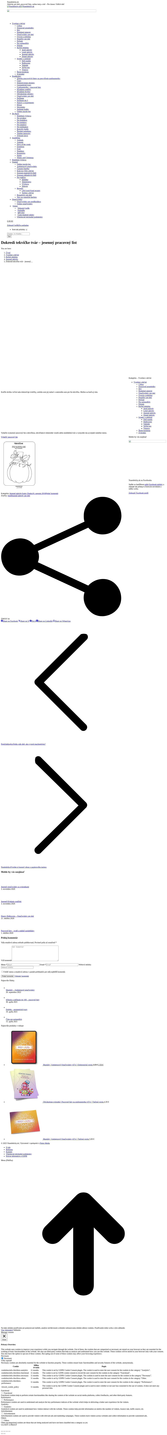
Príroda (141, 404)
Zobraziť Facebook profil (138, 493)
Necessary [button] (5, 1356)
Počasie (141, 400)
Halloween (147, 422)
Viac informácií (7, 1330)
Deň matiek (147, 420)
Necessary (8, 1358)
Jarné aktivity (148, 409)
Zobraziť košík (13, 225)
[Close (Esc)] (2, 1431)
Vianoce (146, 428)
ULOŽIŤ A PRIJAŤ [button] (9, 1425)
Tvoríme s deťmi (140, 382)
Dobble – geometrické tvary (16, 1010)
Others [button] (3, 1418)
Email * (43, 965)
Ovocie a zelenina (145, 395)
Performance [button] (6, 1397)
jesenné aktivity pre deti (21, 496)
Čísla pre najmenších (14, 1019)
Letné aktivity (148, 411)
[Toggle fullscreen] (7, 1431)
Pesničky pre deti (145, 398)
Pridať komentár (52, 493)
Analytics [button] (4, 1404)
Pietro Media (45, 1143)
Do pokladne (24, 225)
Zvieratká (142, 433)
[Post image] (7, 885)
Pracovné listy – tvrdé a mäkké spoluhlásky (17, 931)
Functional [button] (5, 1391)
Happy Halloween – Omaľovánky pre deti (17, 916)
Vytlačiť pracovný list (9, 437)
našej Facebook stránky (154, 484)
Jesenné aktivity (16, 493)
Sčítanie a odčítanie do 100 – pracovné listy (22, 1000)
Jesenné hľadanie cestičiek (11, 901)
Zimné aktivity (149, 415)
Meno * (4, 965)
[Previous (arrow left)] (2, 1433)
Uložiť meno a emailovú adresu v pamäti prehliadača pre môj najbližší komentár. (34, 972)
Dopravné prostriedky (147, 387)
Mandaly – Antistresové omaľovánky (20, 990)
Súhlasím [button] (17, 1330)
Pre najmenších (144, 402)
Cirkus (141, 384)
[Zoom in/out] (9, 1431)
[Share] (4, 1431)
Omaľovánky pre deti (147, 393)
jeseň (10, 496)
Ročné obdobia (144, 406)
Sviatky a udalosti (145, 417)
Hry (140, 389)
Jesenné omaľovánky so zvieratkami (15, 887)
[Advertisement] (83, 283)
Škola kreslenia (144, 431)
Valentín (146, 424)
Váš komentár (6, 960)
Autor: (27, 493)
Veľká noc (147, 426)
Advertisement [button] (6, 1411)
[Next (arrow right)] (4, 1433)
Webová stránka (85, 965)
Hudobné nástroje (145, 391)
